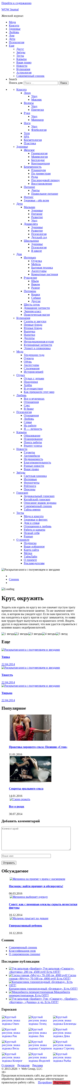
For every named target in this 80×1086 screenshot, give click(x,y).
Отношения (31, 402)
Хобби (28, 385)
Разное (35, 287)
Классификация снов (22, 950)
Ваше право (23, 62)
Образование (32, 435)
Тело (27, 133)
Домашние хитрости (37, 307)
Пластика (30, 143)
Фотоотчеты (31, 482)
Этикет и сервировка (37, 348)
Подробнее (45, 1082)
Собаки (36, 297)
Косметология (33, 139)
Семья (28, 422)
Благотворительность (37, 462)
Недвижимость (33, 459)
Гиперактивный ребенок (25, 925)
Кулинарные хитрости (38, 344)
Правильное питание (44, 193)
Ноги (27, 123)
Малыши (29, 207)
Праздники (31, 381)
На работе (30, 425)
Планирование (33, 439)
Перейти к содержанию (16, 3)
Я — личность (33, 428)
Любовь (14, 32)
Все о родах (16, 806)
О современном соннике (24, 954)
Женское (29, 150)
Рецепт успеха (33, 445)
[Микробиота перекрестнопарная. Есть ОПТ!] (31, 992)
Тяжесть (7, 674)
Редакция (23, 1065)
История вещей (33, 371)
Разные (28, 536)
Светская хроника (35, 475)
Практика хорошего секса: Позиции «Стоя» (38, 747)
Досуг (20, 49)
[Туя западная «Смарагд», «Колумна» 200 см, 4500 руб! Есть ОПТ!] (26, 968)
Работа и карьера (34, 529)
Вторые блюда (33, 328)
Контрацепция (40, 163)
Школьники (31, 240)
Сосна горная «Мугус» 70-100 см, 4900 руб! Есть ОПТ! (42, 977)
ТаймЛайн (30, 556)
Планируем (38, 170)
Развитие (37, 217)
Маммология (39, 156)
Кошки (35, 294)
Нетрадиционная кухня (39, 341)
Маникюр (37, 119)
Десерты (29, 338)
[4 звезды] (49, 634)
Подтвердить (61, 1082)
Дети (12, 39)
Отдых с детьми (34, 378)
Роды (34, 176)
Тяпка (5, 657)
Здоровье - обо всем (36, 200)
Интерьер (30, 257)
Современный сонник (30, 75)
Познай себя (31, 533)
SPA (26, 136)
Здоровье (14, 28)
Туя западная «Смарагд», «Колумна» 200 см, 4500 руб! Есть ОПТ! (41, 970)
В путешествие (33, 388)
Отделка (36, 260)
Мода (12, 22)
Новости (21, 65)
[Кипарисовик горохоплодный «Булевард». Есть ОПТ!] (44, 985)
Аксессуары (39, 271)
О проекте (22, 539)
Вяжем (35, 284)
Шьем (35, 281)
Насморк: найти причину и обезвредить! (36, 886)
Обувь (28, 361)
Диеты (35, 190)
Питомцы (30, 291)
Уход (34, 96)
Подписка (30, 543)
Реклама (37, 1065)
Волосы (29, 103)
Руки (27, 113)
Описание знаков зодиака (40, 502)
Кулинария (23, 69)
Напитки (29, 334)
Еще (11, 45)
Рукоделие (30, 277)
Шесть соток (32, 304)
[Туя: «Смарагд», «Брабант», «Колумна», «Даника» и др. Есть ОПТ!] (26, 998)
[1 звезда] (8, 634)
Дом (11, 35)
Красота (14, 25)
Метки (28, 553)
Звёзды (20, 52)
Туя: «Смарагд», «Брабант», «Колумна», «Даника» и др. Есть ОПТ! (43, 1000)
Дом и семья (31, 523)
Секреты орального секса (26, 788)
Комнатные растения (44, 274)
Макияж (36, 99)
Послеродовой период (45, 180)
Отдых (20, 375)
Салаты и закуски (35, 321)
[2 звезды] (21, 634)
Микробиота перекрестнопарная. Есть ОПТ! (39, 993)
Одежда (29, 358)
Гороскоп (22, 492)
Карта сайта (31, 549)
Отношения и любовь (37, 526)
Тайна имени (32, 509)
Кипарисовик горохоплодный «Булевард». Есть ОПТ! (43, 988)
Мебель (36, 264)
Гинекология (39, 153)
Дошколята (31, 223)
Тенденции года (34, 355)
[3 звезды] (35, 634)
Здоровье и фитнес (36, 519)
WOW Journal (10, 9)
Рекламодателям (34, 563)
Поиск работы (33, 442)
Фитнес (28, 197)
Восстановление (41, 183)
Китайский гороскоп (37, 499)
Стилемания (31, 368)
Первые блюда (33, 324)
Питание (29, 187)
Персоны (29, 489)
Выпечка (29, 331)
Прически (37, 109)
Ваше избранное (34, 546)
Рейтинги (30, 486)
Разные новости (34, 465)
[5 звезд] (62, 634)
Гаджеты (29, 452)
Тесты (20, 55)
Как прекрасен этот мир (39, 391)
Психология (16, 42)
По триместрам (41, 173)
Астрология (23, 72)
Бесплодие (38, 160)
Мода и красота (34, 516)
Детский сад (39, 237)
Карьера (21, 59)
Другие (36, 301)
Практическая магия (37, 314)
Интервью (30, 479)
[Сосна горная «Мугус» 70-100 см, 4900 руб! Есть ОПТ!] (38, 975)
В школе (36, 250)
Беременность (32, 166)
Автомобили (32, 455)
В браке (29, 408)
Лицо (27, 92)
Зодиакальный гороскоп (39, 496)
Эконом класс (32, 311)
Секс (27, 405)
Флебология (39, 129)
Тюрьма (6, 693)
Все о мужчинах (34, 398)
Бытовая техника (42, 267)
